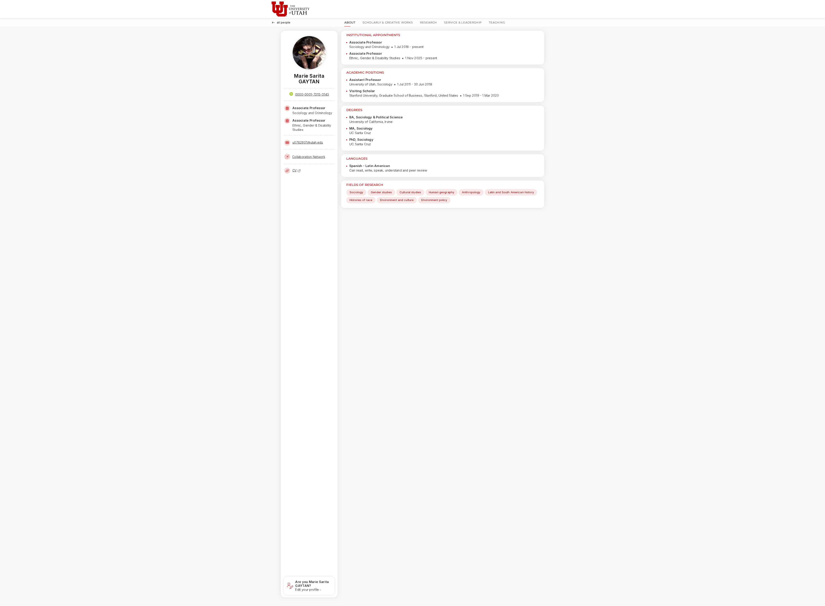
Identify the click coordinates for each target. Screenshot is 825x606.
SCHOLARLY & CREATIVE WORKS (387, 22)
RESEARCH (428, 22)
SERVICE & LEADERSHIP (463, 22)
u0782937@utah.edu (307, 142)
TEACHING (497, 22)
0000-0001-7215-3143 (312, 94)
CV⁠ (294, 170)
